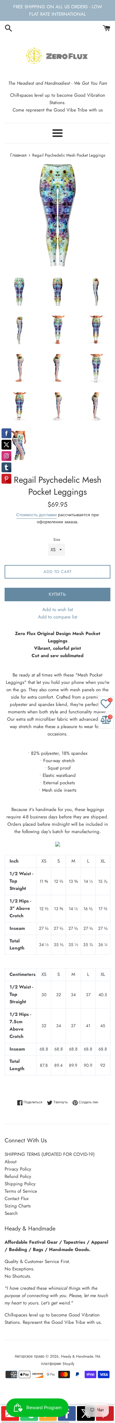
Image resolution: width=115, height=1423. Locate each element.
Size (56, 539)
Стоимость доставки (36, 515)
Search (11, 1213)
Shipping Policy (20, 1183)
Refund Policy (18, 1176)
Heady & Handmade (77, 1356)
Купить (57, 594)
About (11, 1161)
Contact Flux (17, 1198)
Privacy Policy (18, 1169)
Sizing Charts (18, 1206)
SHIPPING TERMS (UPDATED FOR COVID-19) (50, 1154)
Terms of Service (21, 1191)
